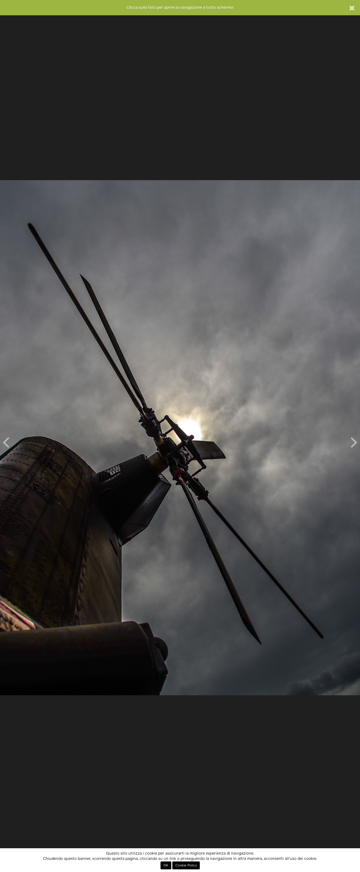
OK (165, 865)
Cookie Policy (186, 865)
